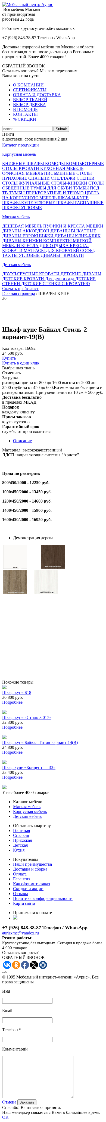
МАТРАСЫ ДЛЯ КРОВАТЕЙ (52, 250)
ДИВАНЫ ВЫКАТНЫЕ (73, 231)
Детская (20, 845)
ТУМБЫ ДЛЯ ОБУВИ (51, 188)
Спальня (21, 835)
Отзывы (20, 893)
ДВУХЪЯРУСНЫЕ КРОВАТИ (31, 274)
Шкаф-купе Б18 (16, 692)
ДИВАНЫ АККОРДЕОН (26, 231)
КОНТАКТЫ (25, 114)
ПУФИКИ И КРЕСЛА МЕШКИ (73, 226)
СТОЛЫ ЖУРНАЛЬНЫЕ (26, 183)
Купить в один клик (20, 363)
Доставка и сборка (30, 869)
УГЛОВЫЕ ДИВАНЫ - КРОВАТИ (51, 255)
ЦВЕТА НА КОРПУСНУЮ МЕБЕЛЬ (50, 195)
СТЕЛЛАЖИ (64, 178)
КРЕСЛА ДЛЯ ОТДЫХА (45, 245)
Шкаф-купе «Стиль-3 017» (26, 717)
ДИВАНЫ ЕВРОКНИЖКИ (28, 235)
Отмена (9, 1102)
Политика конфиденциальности (43, 898)
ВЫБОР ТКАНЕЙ (30, 99)
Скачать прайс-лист (20, 288)
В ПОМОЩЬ (25, 109)
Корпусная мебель (19, 154)
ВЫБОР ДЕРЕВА (29, 104)
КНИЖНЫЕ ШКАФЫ (23, 163)
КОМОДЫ (55, 163)
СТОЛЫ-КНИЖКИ (69, 183)
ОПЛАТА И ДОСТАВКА (37, 94)
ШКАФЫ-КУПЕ (73, 197)
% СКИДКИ (24, 119)
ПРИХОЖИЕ (15, 178)
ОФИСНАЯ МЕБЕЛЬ (23, 173)
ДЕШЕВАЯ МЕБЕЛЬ (22, 226)
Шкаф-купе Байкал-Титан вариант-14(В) (40, 742)
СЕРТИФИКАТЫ (29, 90)
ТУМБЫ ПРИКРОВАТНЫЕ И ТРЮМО (47, 193)
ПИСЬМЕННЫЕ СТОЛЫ (68, 173)
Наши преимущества (32, 864)
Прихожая (22, 840)
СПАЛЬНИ (39, 178)
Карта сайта (24, 903)
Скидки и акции (28, 888)
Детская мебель (16, 264)
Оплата (20, 874)
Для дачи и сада (60, 278)
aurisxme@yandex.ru (20, 933)
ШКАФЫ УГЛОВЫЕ (22, 207)
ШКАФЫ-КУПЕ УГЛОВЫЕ (29, 202)
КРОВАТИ (29, 168)
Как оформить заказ (31, 883)
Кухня (18, 850)
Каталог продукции (20, 145)
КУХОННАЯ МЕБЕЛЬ (61, 168)
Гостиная (21, 830)
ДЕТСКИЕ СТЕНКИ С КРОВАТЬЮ (55, 283)
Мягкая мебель (16, 216)
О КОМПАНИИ (28, 85)
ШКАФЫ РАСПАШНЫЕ (80, 202)
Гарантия (21, 879)
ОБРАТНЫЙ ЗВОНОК (23, 66)
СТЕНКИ (86, 178)
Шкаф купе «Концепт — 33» (28, 767)
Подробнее (12, 702)
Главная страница (18, 293)
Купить (9, 358)
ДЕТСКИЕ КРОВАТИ (23, 278)
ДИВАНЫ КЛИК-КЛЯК (78, 235)
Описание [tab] (22, 440)
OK (5, 1117)
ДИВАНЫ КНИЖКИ (22, 240)
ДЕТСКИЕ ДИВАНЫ (81, 274)
